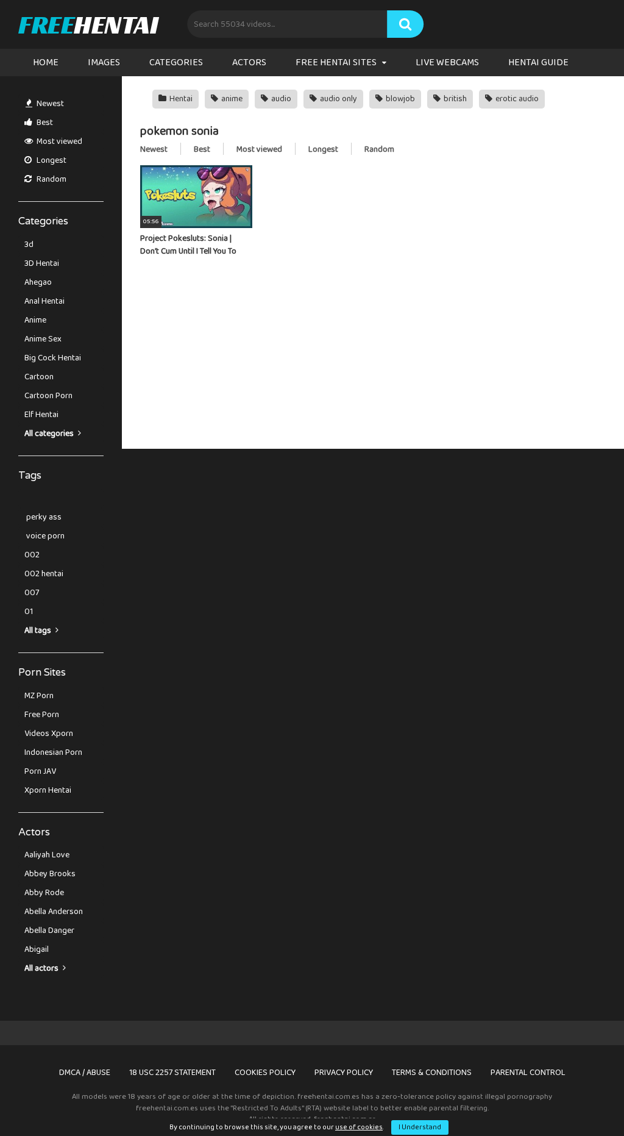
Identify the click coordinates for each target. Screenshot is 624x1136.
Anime (35, 320)
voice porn (44, 536)
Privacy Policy (343, 1072)
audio (280, 98)
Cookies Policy (265, 1072)
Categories (176, 62)
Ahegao (38, 282)
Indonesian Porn (53, 752)
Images (104, 62)
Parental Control (528, 1072)
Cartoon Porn (48, 395)
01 (28, 611)
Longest (50, 160)
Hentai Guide (538, 62)
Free (88, 24)
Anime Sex (43, 339)
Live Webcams (447, 62)
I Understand (420, 1127)
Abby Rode (44, 892)
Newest (49, 103)
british (454, 98)
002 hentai (43, 574)
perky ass (43, 517)
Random (50, 179)
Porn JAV (40, 771)
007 (31, 592)
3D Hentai (41, 263)
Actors (249, 62)
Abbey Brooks (50, 874)
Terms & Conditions (432, 1072)
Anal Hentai (44, 301)
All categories (50, 433)
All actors (42, 968)
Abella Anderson (53, 911)
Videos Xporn (48, 733)
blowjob (399, 98)
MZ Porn (39, 695)
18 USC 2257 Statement (172, 1072)
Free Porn (41, 714)
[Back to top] (583, 1099)
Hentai (180, 98)
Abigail (36, 949)
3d (29, 244)
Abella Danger (49, 930)
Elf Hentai (41, 414)
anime (231, 98)
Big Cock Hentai (52, 358)
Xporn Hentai (47, 790)
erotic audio (516, 98)
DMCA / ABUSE (84, 1072)
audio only (337, 98)
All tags (38, 630)
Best (44, 122)
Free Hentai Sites (336, 62)
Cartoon (39, 377)
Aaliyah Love (46, 855)
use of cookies (359, 1127)
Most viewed (58, 141)
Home (45, 62)
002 (32, 555)
